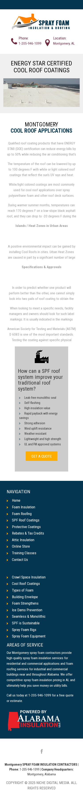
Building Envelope (25, 597)
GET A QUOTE (41, 456)
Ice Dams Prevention (27, 610)
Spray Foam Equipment (28, 636)
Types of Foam (22, 590)
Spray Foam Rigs (24, 629)
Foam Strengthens (25, 603)
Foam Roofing (22, 513)
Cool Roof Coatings (26, 583)
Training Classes (24, 553)
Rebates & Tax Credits (28, 533)
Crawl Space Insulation (29, 577)
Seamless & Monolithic (29, 616)
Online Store (21, 546)
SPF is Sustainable (26, 623)
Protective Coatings (26, 527)
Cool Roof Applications (41, 131)
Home (16, 500)
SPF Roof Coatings (25, 520)
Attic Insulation (23, 540)
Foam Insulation (23, 507)
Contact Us (20, 559)
